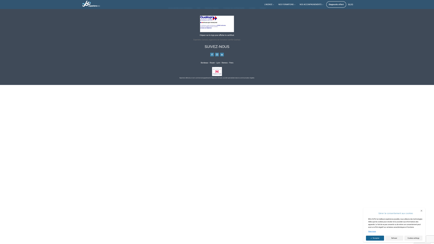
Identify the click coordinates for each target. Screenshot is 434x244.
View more (372, 231)
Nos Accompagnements (311, 4)
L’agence (268, 4)
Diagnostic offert (336, 4)
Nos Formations (286, 4)
